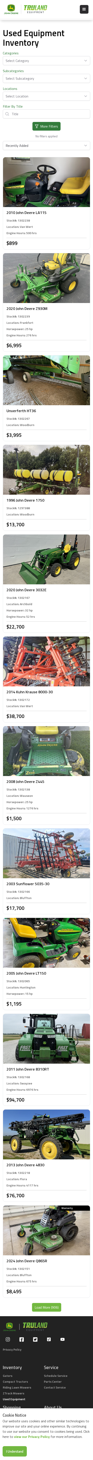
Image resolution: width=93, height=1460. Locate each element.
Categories (11, 53)
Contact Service (55, 1387)
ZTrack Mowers (13, 1393)
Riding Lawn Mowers (17, 1387)
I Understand (14, 1451)
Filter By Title (13, 106)
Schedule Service (55, 1375)
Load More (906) (47, 1307)
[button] (84, 9)
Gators (7, 1375)
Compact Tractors (15, 1381)
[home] (23, 9)
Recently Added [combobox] (17, 145)
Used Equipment (14, 1399)
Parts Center (53, 1381)
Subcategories (13, 71)
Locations (10, 88)
